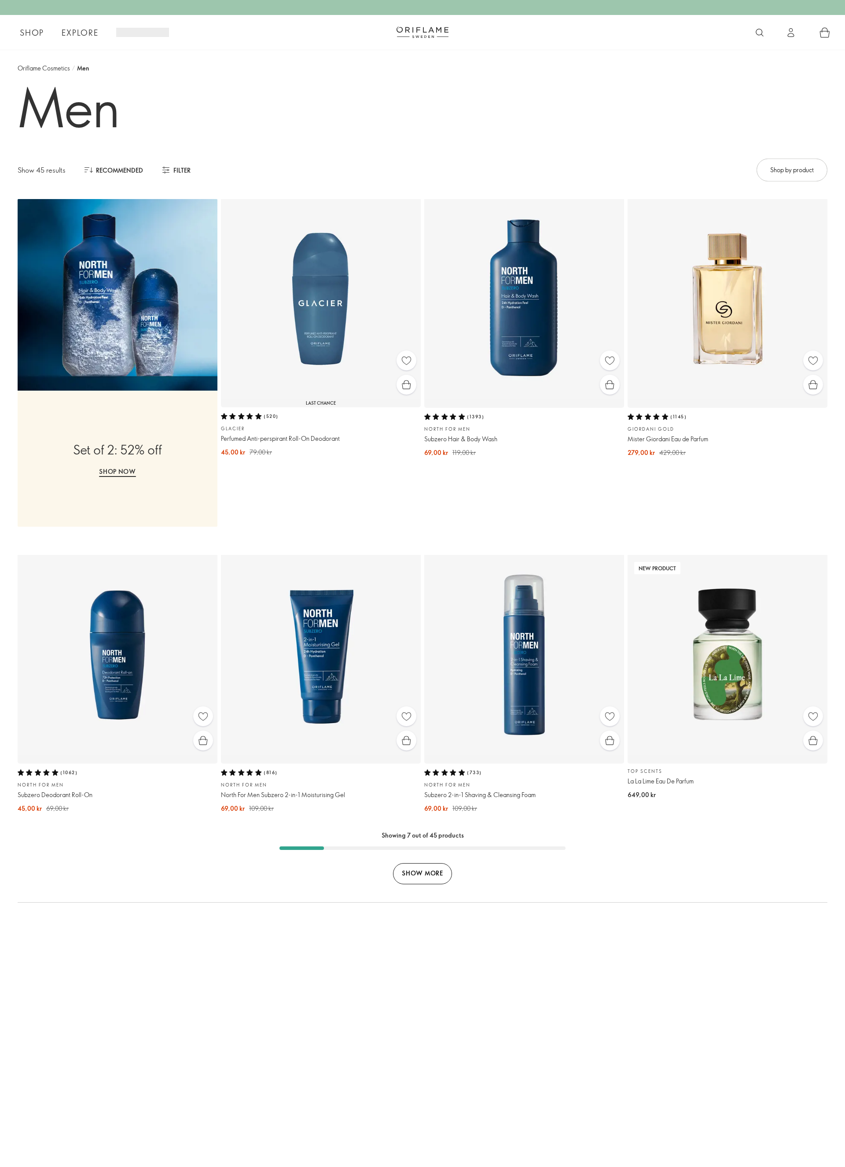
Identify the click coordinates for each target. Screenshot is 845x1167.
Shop (32, 32)
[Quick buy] (406, 385)
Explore (80, 32)
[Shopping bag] (825, 32)
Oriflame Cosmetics (44, 68)
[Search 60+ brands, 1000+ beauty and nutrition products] (759, 32)
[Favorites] (406, 360)
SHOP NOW (117, 471)
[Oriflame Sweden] (422, 32)
